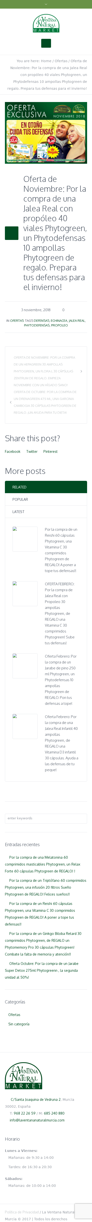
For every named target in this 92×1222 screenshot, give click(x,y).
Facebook (12, 451)
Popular (20, 499)
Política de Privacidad (22, 1212)
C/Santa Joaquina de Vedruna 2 (36, 1099)
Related (19, 487)
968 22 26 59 (25, 1113)
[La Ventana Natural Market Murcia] (46, 23)
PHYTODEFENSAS (37, 325)
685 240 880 (54, 1113)
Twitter (32, 451)
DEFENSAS (41, 321)
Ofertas (61, 61)
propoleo (59, 325)
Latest (19, 512)
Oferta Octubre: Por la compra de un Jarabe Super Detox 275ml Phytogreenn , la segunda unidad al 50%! (42, 970)
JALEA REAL (77, 321)
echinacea (59, 321)
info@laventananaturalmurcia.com (37, 1120)
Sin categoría (18, 1024)
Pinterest (50, 451)
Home (46, 61)
